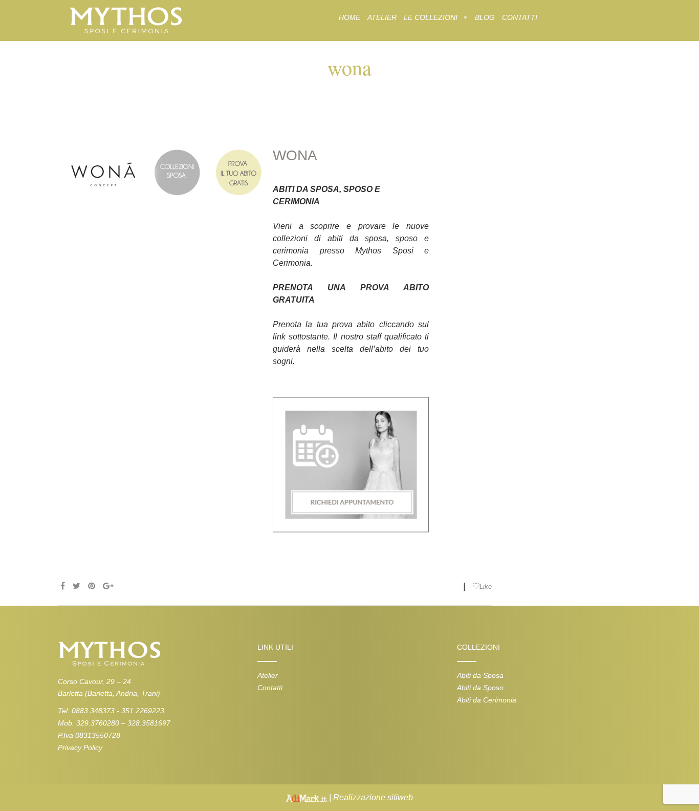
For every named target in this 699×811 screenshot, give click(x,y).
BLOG (485, 17)
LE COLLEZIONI (430, 17)
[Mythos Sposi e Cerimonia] (125, 19)
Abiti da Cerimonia (486, 700)
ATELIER (382, 17)
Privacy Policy (80, 747)
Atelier (267, 675)
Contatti (269, 688)
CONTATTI (519, 17)
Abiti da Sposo (480, 688)
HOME (349, 17)
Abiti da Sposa (480, 675)
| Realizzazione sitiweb (370, 797)
